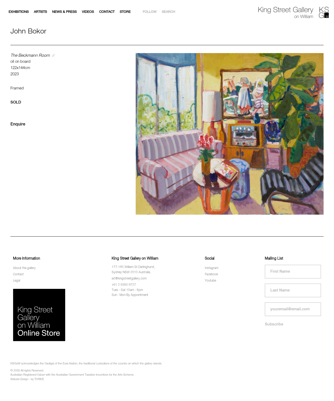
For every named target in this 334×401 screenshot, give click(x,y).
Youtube (210, 280)
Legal (16, 280)
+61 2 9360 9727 (124, 285)
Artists (40, 12)
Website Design (19, 379)
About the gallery (24, 268)
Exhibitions (19, 12)
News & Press (64, 12)
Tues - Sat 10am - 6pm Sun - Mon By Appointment (130, 293)
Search (168, 12)
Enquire (17, 124)
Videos (88, 12)
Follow (150, 12)
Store (125, 12)
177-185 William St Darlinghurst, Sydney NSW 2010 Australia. (133, 270)
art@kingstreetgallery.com (129, 278)
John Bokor (28, 31)
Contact (107, 12)
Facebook (211, 274)
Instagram (211, 268)
